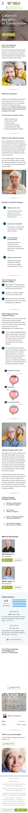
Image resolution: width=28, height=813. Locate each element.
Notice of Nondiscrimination (8, 799)
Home (6, 798)
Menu (2, 4)
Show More (9, 620)
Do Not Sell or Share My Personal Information (14, 805)
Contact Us (12, 798)
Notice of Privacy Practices (9, 801)
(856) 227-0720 (19, 785)
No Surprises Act (21, 799)
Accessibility (19, 798)
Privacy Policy (20, 801)
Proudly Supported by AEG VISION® (17, 795)
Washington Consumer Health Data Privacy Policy (13, 803)
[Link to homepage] (14, 3)
